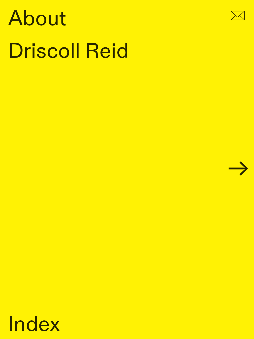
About (37, 18)
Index (34, 324)
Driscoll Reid (68, 51)
